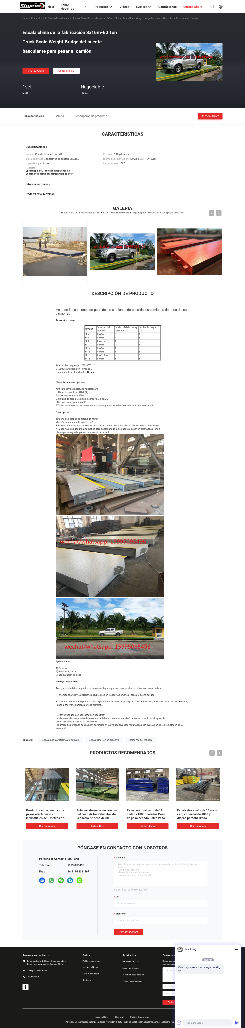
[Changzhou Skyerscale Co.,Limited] (32, 5)
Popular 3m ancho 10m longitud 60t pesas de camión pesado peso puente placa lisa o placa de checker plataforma (197, 818)
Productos (36, 18)
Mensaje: (121, 857)
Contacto (86, 980)
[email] (42, 880)
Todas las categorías (132, 981)
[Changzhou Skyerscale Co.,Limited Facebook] (25, 987)
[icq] (79, 880)
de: (117, 896)
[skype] (70, 880)
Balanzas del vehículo (141, 740)
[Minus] (237, 949)
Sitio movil (119, 1017)
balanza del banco (130, 968)
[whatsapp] (51, 880)
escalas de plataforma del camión (60, 740)
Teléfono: (121, 913)
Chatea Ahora (36, 70)
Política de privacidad (140, 1017)
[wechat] (61, 880)
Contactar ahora (128, 932)
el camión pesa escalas (58, 18)
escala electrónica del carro (104, 740)
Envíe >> (172, 1002)
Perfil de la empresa (91, 961)
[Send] (236, 1022)
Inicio (25, 18)
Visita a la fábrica (90, 967)
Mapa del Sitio (102, 1017)
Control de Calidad (90, 974)
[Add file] (179, 1022)
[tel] (89, 880)
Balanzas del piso (130, 961)
